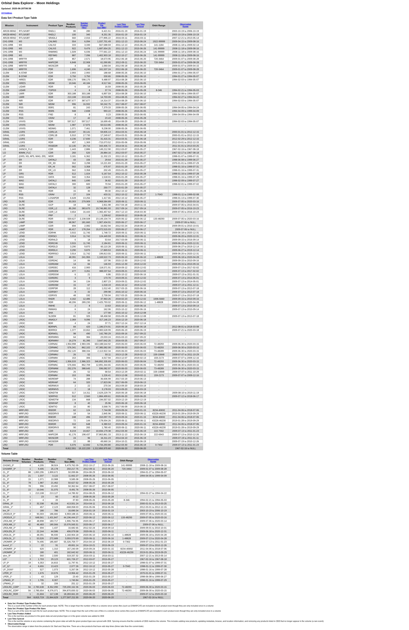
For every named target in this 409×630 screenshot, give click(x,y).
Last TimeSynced (140, 25)
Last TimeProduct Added (121, 25)
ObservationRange (185, 25)
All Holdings (6, 13)
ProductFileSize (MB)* (102, 25)
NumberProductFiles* (84, 25)
